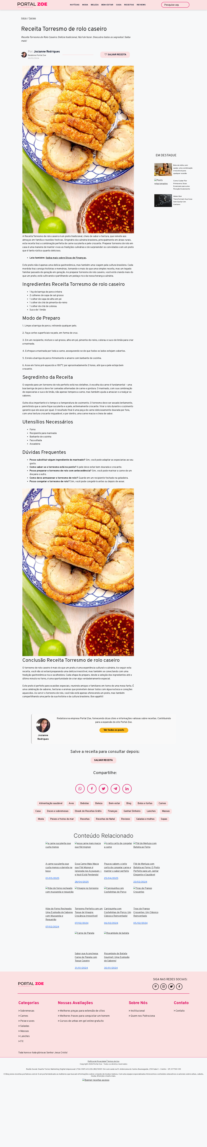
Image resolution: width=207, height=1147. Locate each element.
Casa (38, 811)
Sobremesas (27, 1011)
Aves (71, 803)
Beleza (98, 803)
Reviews (125, 819)
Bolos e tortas (145, 803)
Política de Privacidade (97, 1061)
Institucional (138, 1011)
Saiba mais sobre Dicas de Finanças (66, 258)
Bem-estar (114, 803)
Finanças (112, 811)
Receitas (85, 819)
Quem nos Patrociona (143, 1016)
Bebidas (84, 803)
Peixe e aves (27, 1021)
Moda (41, 819)
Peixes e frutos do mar (62, 819)
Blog (128, 803)
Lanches (151, 811)
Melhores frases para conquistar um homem (85, 1016)
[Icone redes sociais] (80, 788)
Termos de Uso (113, 1061)
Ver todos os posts (114, 730)
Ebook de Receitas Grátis (88, 811)
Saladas (24, 1026)
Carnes (32, 18)
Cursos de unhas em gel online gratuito (82, 1021)
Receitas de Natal (105, 819)
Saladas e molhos (145, 819)
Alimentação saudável (50, 803)
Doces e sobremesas (57, 811)
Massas (24, 1031)
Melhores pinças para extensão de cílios (82, 1011)
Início (24, 18)
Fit (21, 1041)
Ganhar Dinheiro (132, 811)
